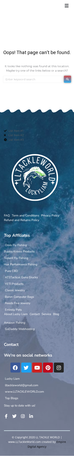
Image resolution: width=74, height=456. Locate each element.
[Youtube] (37, 368)
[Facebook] (15, 368)
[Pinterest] (48, 368)
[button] (66, 6)
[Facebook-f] (6, 416)
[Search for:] (32, 79)
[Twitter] (26, 368)
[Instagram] (59, 368)
